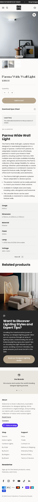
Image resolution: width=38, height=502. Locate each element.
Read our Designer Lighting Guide (19, 359)
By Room (5, 451)
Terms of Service (27, 458)
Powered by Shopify (25, 496)
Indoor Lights (7, 440)
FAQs (23, 436)
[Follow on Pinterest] (13, 481)
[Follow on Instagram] (8, 481)
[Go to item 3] (18, 64)
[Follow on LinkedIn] (29, 481)
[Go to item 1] (5, 64)
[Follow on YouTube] (19, 481)
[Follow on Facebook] (3, 481)
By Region (5, 454)
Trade (23, 440)
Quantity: (5, 88)
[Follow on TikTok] (24, 481)
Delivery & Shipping (28, 447)
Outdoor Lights (7, 444)
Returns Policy (26, 454)
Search (4, 436)
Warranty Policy (27, 451)
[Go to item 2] (11, 64)
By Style (5, 447)
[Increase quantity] (12, 93)
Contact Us (25, 444)
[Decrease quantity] (4, 93)
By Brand (5, 458)
